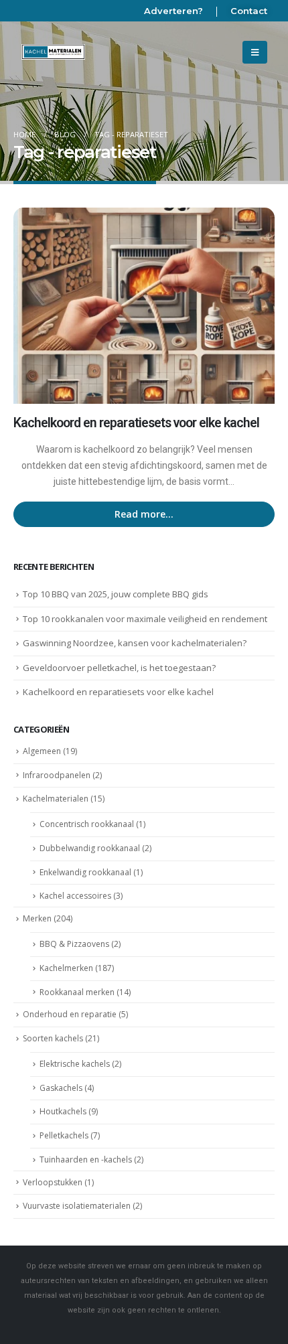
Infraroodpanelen (56, 775)
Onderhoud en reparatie (70, 1014)
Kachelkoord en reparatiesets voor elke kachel (136, 423)
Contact (248, 10)
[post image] (144, 306)
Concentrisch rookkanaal (87, 824)
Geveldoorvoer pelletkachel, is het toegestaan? (119, 668)
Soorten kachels (53, 1038)
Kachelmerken (66, 968)
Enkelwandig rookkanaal (85, 872)
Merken (37, 918)
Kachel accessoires (75, 895)
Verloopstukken (52, 1182)
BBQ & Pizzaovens (74, 944)
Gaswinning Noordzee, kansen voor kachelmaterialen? (134, 643)
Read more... (144, 514)
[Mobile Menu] (254, 52)
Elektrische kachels (75, 1063)
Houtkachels (63, 1111)
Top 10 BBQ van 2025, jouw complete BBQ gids (115, 594)
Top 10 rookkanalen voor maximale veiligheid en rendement (145, 619)
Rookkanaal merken (77, 992)
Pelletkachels (64, 1135)
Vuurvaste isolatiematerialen (77, 1205)
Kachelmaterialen (55, 798)
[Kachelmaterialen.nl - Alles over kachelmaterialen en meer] (53, 52)
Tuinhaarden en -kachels (86, 1159)
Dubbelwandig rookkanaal (90, 848)
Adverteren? (173, 10)
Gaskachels (61, 1088)
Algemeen (42, 751)
